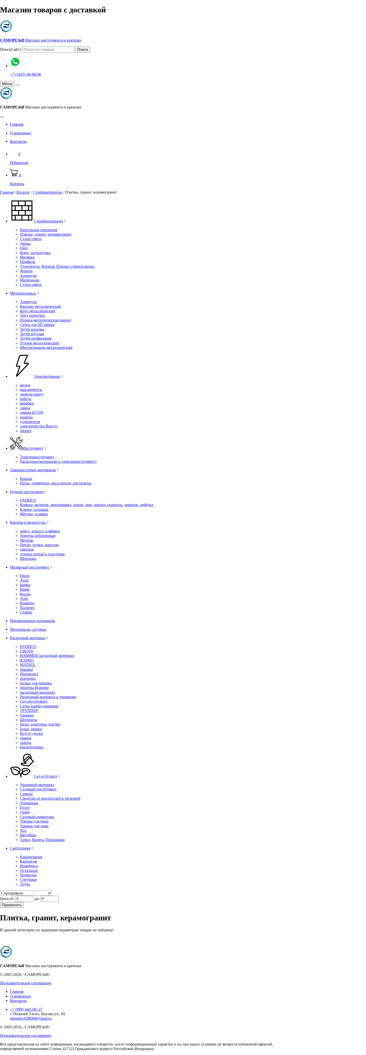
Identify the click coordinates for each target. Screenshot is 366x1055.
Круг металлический (37, 311)
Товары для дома (34, 826)
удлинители (30, 422)
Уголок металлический (39, 343)
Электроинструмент (37, 457)
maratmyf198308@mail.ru (31, 1018)
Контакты (18, 141)
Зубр (24, 598)
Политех (27, 608)
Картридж (28, 861)
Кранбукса (29, 866)
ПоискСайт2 (10, 49)
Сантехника (20, 848)
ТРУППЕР (29, 710)
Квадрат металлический (40, 306)
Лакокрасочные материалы (33, 470)
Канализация (31, 857)
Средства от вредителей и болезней (50, 798)
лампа (25, 408)
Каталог (23, 192)
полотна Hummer (34, 688)
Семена (26, 794)
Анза (24, 580)
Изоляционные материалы (32, 621)
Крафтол (27, 603)
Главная (16, 124)
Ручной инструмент (27, 492)
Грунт (25, 807)
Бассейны (28, 835)
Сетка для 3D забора (37, 324)
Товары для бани (34, 821)
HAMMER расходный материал (47, 655)
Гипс (24, 248)
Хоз (23, 830)
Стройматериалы (47, 192)
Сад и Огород (45, 776)
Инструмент (32, 448)
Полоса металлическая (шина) (45, 320)
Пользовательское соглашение (25, 983)
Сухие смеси (31, 239)
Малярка (27, 257)
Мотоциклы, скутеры (28, 629)
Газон (25, 812)
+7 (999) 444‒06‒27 (26, 1009)
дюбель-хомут (32, 394)
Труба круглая (32, 334)
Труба (25, 884)
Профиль (27, 262)
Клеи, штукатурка (35, 253)
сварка (25, 738)
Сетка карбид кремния (39, 706)
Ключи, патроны (34, 509)
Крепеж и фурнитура (28, 522)
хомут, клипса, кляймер (40, 531)
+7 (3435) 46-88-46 (25, 74)
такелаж (27, 549)
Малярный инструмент (29, 567)
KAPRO (27, 660)
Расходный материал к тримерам (48, 697)
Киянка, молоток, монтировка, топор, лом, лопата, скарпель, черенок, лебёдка (86, 505)
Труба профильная (35, 338)
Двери (25, 243)
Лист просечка (32, 315)
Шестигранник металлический (46, 347)
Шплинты (28, 720)
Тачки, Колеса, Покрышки (42, 840)
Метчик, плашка (34, 514)
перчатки (28, 678)
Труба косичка (32, 329)
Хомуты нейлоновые (38, 535)
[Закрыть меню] (17, 85)
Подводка (28, 875)
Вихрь (25, 594)
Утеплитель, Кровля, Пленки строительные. (57, 266)
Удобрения (29, 803)
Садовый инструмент (38, 789)
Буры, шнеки (31, 729)
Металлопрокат (23, 293)
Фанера (26, 271)
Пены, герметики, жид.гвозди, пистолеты (55, 483)
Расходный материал (27, 638)
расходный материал (37, 692)
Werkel (25, 431)
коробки (27, 403)
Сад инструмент (34, 701)
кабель (25, 399)
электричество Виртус (39, 426)
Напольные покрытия (38, 230)
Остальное (29, 870)
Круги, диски (31, 733)
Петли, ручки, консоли (39, 545)
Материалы (29, 280)
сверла (25, 742)
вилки (25, 385)
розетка (26, 417)
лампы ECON (31, 412)
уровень (27, 715)
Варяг (25, 589)
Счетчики (28, 879)
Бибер (25, 585)
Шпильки (28, 558)
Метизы (26, 540)
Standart (26, 669)
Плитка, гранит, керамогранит (46, 234)
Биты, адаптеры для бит (40, 724)
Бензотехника (31, 747)
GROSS (26, 651)
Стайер (26, 612)
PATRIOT (28, 500)
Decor (25, 576)
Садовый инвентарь (37, 817)
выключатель (31, 389)
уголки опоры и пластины (42, 554)
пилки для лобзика (36, 683)
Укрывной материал (37, 785)
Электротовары (47, 376)
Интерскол (29, 674)
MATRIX (27, 665)
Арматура (28, 275)
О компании (20, 133)
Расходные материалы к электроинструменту (58, 461)
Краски (26, 478)
